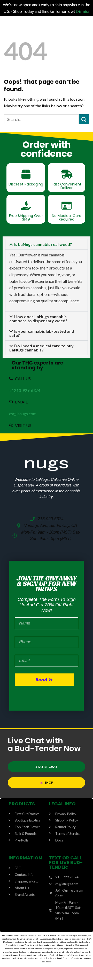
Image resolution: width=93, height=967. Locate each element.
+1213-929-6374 (24, 390)
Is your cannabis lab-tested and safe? (41, 333)
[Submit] (84, 119)
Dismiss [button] (83, 11)
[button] (46, 244)
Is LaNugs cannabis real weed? (43, 244)
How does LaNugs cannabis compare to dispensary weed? (38, 318)
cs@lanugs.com (22, 413)
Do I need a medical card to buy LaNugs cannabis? (41, 347)
